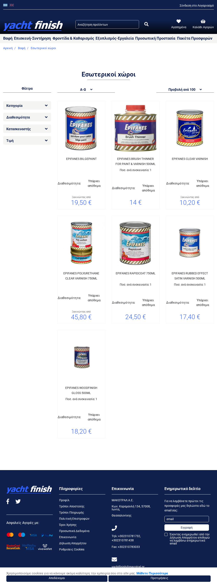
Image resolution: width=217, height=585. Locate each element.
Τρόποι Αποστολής (72, 506)
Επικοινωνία (67, 537)
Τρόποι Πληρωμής (71, 512)
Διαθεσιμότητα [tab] (18, 117)
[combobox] (107, 24)
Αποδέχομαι (57, 578)
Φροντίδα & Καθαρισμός (73, 38)
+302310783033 (129, 547)
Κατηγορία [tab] (14, 105)
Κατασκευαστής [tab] (18, 129)
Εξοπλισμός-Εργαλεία (115, 38)
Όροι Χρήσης (68, 525)
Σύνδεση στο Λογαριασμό (197, 5)
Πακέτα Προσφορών (194, 38)
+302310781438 (123, 540)
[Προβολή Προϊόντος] (86, 214)
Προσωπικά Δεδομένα (74, 531)
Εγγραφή (187, 527)
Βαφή (8, 38)
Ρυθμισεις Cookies (71, 549)
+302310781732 (129, 536)
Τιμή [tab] (10, 140)
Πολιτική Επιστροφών (74, 519)
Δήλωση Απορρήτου (72, 543)
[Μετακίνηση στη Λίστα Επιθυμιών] (76, 214)
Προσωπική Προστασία (155, 38)
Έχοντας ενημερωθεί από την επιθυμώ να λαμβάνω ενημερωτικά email (190, 539)
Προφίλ (64, 500)
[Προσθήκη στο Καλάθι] (146, 214)
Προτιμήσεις (159, 578)
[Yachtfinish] (33, 24)
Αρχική (8, 48)
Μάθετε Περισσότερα (152, 573)
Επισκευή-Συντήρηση (32, 38)
